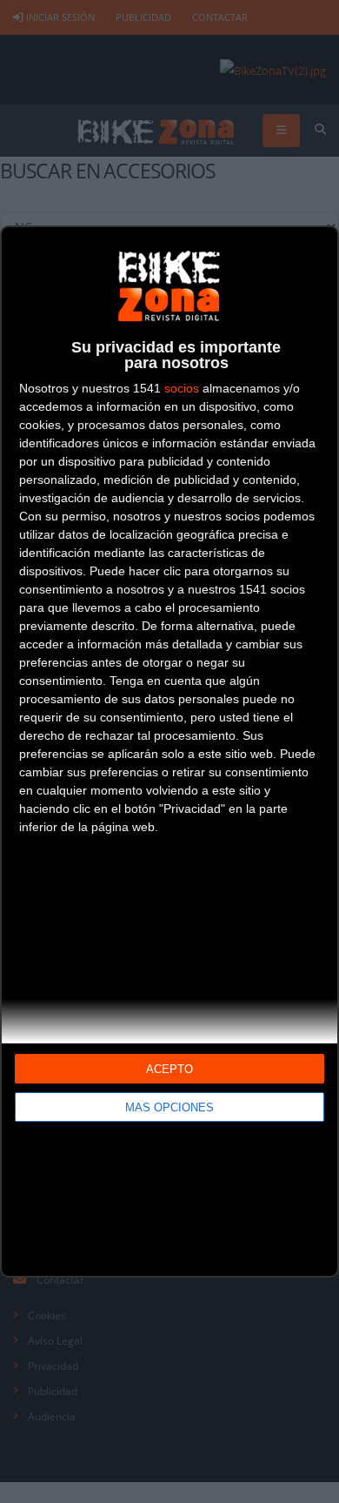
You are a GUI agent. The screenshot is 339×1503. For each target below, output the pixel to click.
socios (181, 388)
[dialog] (169, 751)
